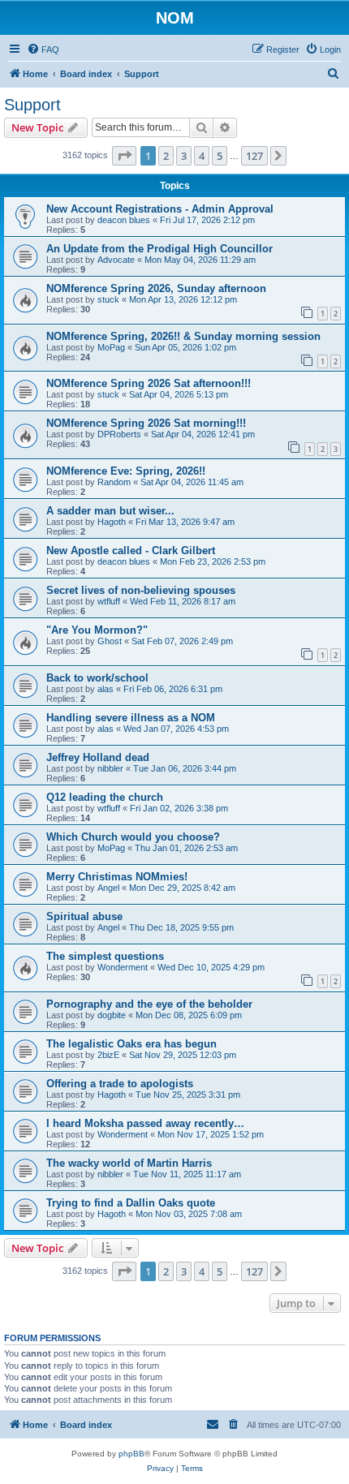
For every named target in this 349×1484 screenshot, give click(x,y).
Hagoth (111, 522)
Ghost (109, 641)
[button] (124, 156)
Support (32, 105)
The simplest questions (105, 956)
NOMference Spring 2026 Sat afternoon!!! (148, 383)
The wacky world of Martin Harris (129, 1163)
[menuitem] (43, 49)
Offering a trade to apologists (119, 1084)
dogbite (111, 1015)
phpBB (131, 1453)
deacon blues (123, 220)
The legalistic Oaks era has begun (131, 1044)
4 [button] (202, 155)
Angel (108, 888)
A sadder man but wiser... (110, 511)
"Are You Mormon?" (97, 630)
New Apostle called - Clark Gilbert (130, 550)
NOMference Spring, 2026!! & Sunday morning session (183, 336)
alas (105, 689)
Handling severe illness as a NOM (130, 718)
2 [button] (166, 155)
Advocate (116, 260)
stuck (108, 299)
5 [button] (219, 155)
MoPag (111, 347)
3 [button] (184, 155)
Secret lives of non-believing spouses (140, 590)
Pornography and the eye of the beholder (149, 1004)
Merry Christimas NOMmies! (116, 877)
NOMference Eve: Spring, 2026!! (125, 471)
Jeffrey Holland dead (97, 757)
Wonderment (122, 967)
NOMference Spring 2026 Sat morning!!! (146, 423)
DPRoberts (119, 434)
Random (114, 482)
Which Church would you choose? (133, 837)
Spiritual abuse (84, 916)
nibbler (110, 768)
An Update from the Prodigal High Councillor (159, 249)
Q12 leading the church (104, 797)
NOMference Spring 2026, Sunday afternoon (156, 288)
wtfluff (108, 601)
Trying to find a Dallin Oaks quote (130, 1203)
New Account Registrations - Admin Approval (160, 209)
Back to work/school (97, 678)
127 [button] (254, 155)
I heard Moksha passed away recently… (145, 1123)
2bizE (108, 1055)
